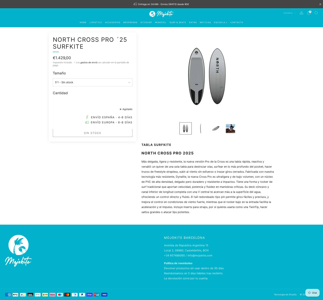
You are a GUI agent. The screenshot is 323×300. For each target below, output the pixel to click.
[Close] (320, 4)
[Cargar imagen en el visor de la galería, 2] (200, 128)
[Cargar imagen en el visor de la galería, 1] (186, 128)
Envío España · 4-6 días (111, 117)
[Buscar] (316, 12)
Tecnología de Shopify (285, 294)
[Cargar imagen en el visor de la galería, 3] (215, 128)
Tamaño (59, 73)
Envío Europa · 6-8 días (111, 122)
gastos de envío (89, 62)
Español (289, 13)
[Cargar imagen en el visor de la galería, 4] (230, 128)
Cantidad (60, 93)
